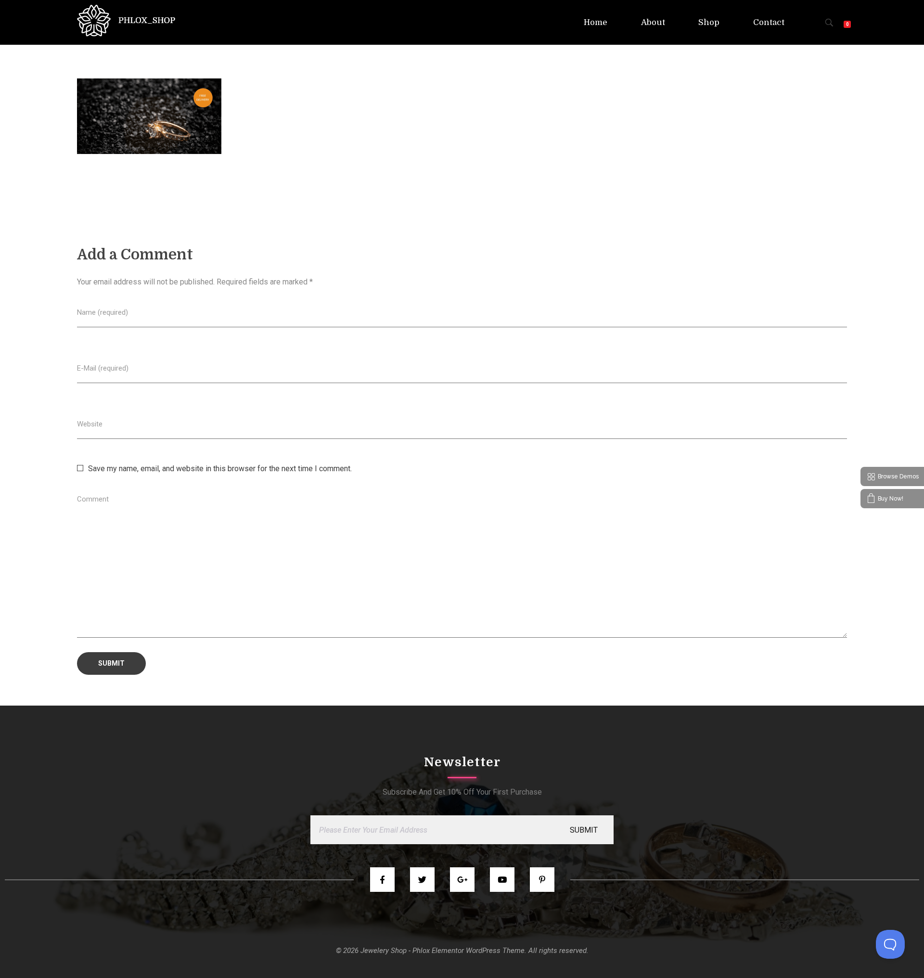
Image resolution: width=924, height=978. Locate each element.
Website (90, 424)
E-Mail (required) (102, 368)
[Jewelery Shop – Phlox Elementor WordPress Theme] (126, 21)
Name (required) (102, 312)
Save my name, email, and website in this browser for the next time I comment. (220, 468)
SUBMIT (584, 830)
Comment (93, 499)
